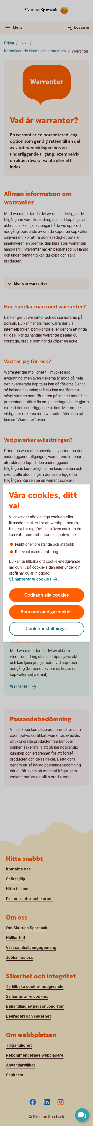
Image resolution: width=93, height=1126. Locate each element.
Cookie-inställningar (46, 628)
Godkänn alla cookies (46, 595)
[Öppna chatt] (82, 1115)
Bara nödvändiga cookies (47, 612)
